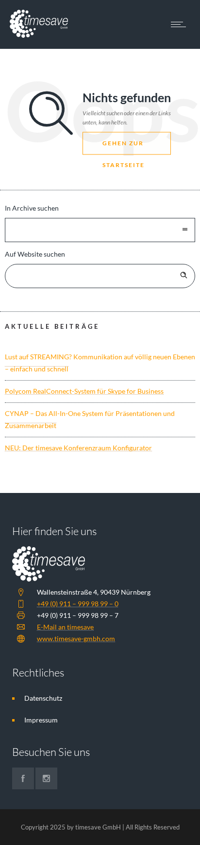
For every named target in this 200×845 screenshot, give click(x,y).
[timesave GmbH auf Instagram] (46, 778)
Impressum (41, 720)
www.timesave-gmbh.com (76, 638)
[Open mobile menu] (180, 24)
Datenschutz (43, 698)
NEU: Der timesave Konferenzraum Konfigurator (78, 448)
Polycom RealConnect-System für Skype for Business (84, 391)
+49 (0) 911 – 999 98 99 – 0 (77, 603)
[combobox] (100, 230)
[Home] (39, 35)
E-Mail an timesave (65, 627)
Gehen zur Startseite (123, 147)
